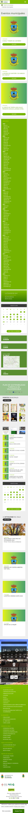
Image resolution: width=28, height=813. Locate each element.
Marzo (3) (6, 139)
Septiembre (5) (7, 260)
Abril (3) (6, 128)
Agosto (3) (6, 148)
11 (7, 317)
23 (24, 319)
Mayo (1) (6, 277)
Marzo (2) (6, 164)
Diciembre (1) (7, 213)
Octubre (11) (7, 275)
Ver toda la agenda (14, 331)
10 (3, 317)
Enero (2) (6, 130)
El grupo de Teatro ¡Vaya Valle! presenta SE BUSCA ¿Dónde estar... (13, 108)
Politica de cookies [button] (19, 806)
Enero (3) (6, 220)
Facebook (12, 677)
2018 (4, 235)
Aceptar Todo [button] (18, 811)
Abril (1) (6, 165)
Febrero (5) (6, 162)
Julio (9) (5, 258)
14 (17, 317)
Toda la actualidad (8, 5)
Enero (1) (6, 179)
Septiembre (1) (7, 250)
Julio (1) (5, 176)
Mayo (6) (6, 142)
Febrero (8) (6, 264)
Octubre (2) (6, 229)
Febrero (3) (6, 137)
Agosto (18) (6, 127)
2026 (4, 124)
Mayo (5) (6, 241)
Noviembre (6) (7, 285)
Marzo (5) (6, 238)
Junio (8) (6, 255)
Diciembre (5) (7, 145)
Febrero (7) (6, 237)
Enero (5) (6, 263)
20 (14, 319)
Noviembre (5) (7, 269)
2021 (4, 204)
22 (20, 319)
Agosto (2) (6, 210)
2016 (4, 274)
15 (20, 317)
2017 (4, 254)
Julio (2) (5, 207)
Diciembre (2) (7, 196)
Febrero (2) (6, 133)
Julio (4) (5, 154)
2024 (4, 151)
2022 (4, 190)
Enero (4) (6, 150)
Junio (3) (6, 134)
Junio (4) (6, 144)
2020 (4, 209)
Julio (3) (5, 147)
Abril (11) (6, 272)
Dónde (6, 338)
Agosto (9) (6, 283)
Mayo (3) (6, 193)
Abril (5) (6, 141)
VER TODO (7, 400)
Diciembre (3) (7, 181)
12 (10, 317)
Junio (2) (6, 247)
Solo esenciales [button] (6, 811)
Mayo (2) (6, 131)
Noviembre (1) (7, 189)
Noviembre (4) (7, 198)
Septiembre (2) (7, 178)
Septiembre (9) (7, 281)
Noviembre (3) (7, 168)
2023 (4, 172)
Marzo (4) (6, 266)
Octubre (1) (6, 182)
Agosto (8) (6, 261)
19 (10, 319)
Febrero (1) (6, 184)
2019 (4, 221)
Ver (5, 373)
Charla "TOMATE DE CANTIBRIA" (11, 41)
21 (17, 319)
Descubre (6, 354)
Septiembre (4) (7, 158)
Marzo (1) (6, 216)
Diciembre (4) (7, 286)
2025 (4, 136)
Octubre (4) (6, 268)
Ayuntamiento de (5, 1)
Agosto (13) (6, 156)
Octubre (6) (6, 159)
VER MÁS (14, 44)
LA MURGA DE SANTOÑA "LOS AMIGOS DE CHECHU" (13, 74)
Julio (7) (5, 125)
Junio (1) (6, 278)
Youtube (16, 677)
